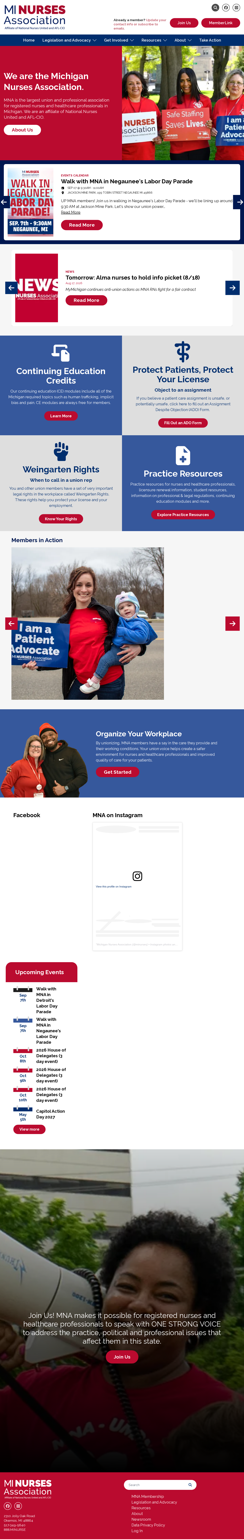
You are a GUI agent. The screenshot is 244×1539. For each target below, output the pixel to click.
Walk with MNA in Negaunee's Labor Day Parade (48, 1031)
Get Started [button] (117, 772)
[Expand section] (94, 40)
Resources (151, 40)
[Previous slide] (11, 288)
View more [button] (29, 1129)
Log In (137, 1531)
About (180, 40)
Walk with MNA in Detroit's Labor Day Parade (46, 1000)
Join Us (184, 23)
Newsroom (141, 1519)
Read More (70, 212)
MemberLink (221, 23)
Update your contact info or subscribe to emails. (140, 24)
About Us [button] (22, 130)
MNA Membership (148, 1496)
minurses (141, 944)
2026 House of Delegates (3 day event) (51, 1056)
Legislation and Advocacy (66, 40)
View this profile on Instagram (114, 886)
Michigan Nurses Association (114, 944)
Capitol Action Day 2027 (50, 1114)
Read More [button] (82, 225)
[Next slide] (233, 288)
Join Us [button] (122, 1357)
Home (29, 40)
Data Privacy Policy (148, 1525)
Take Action (210, 40)
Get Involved (116, 40)
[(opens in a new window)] (137, 876)
